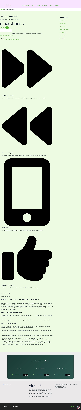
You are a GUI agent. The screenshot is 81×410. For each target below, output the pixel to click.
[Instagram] (75, 406)
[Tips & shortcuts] (7, 27)
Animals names (63, 35)
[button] (28, 5)
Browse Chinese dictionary (8, 35)
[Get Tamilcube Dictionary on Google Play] (68, 375)
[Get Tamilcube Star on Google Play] (26, 375)
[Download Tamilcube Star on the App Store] (17, 375)
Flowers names (63, 23)
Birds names (62, 38)
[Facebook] (73, 406)
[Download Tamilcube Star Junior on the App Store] (38, 375)
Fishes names (62, 42)
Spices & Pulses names (64, 29)
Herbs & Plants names (64, 32)
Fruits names (62, 26)
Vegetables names (63, 20)
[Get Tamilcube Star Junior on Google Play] (47, 375)
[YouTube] (71, 406)
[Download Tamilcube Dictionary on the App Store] (59, 375)
